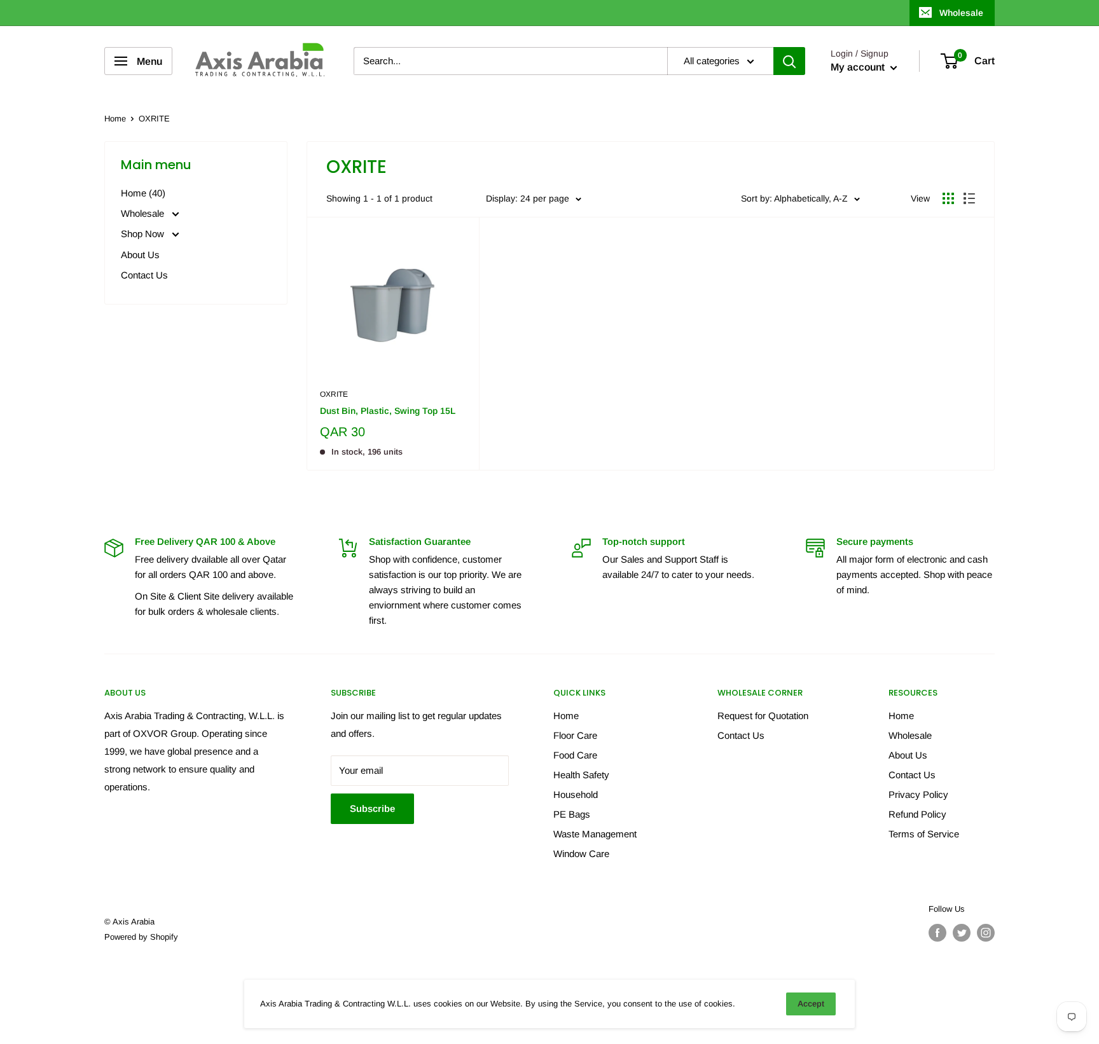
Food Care (575, 755)
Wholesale (961, 13)
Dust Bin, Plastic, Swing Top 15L (387, 411)
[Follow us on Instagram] (986, 933)
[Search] (789, 61)
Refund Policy (917, 814)
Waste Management (595, 833)
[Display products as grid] (948, 198)
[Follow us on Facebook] (937, 933)
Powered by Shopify (141, 937)
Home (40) (143, 193)
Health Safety (581, 774)
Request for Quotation (762, 715)
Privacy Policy (918, 794)
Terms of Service (923, 833)
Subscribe (372, 808)
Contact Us (144, 275)
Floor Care (575, 735)
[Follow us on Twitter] (962, 933)
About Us (140, 254)
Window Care (581, 853)
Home (115, 118)
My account (859, 67)
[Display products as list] (969, 198)
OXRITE (334, 394)
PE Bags (571, 814)
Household (575, 794)
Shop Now (144, 233)
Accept (811, 1003)
